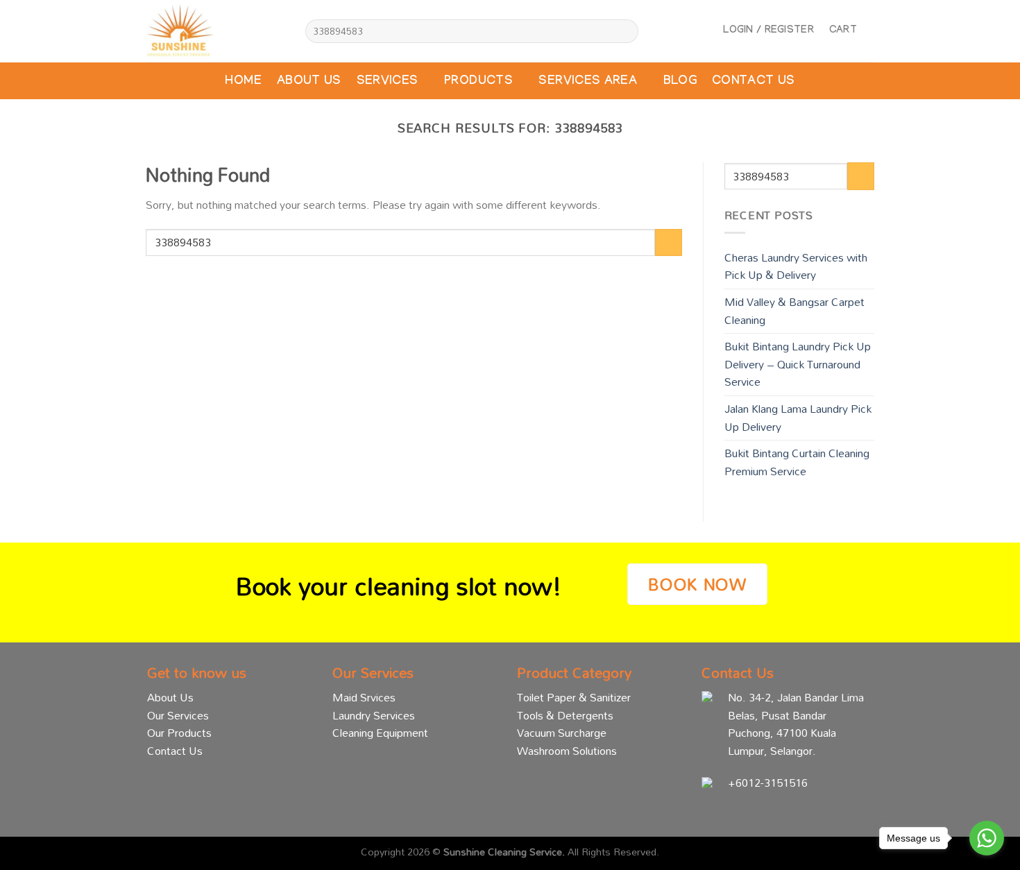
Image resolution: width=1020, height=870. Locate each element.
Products (478, 82)
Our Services (178, 715)
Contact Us (753, 82)
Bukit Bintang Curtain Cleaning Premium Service (796, 462)
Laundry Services (373, 715)
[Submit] (625, 31)
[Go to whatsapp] (986, 838)
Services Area (587, 82)
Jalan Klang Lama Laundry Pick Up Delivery (798, 418)
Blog (680, 82)
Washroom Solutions (567, 751)
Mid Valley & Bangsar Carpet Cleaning (794, 311)
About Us (309, 82)
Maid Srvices (364, 697)
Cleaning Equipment (380, 733)
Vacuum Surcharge (561, 733)
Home (243, 82)
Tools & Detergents (565, 715)
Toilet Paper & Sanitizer (574, 697)
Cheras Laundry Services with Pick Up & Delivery (795, 266)
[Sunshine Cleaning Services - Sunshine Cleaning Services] (215, 31)
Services (387, 82)
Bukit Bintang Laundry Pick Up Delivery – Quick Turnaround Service (797, 364)
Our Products (179, 733)
